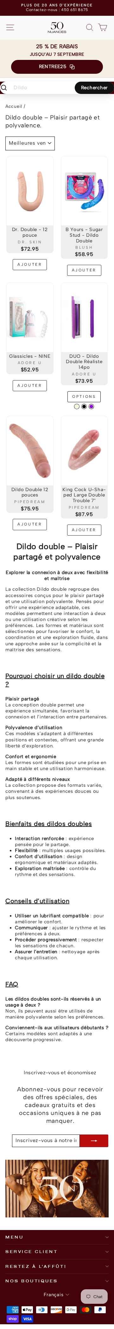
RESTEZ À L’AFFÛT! (35, 1266)
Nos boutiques (31, 1280)
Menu (14, 1236)
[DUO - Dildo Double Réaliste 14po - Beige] (76, 406)
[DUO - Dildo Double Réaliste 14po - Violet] (91, 406)
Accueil (13, 106)
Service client (31, 1251)
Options (84, 396)
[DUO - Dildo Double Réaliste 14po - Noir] (84, 406)
